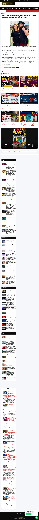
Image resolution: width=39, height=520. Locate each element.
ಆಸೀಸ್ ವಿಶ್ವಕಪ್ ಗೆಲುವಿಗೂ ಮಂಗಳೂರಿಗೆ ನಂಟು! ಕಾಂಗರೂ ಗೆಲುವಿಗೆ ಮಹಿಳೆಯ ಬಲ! (10, 324)
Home (3, 8)
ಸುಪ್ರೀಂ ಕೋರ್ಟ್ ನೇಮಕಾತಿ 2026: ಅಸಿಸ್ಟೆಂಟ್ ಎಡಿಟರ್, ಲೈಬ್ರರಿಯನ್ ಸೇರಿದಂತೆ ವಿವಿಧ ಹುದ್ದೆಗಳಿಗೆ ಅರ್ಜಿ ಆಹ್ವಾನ (10, 343)
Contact (21, 513)
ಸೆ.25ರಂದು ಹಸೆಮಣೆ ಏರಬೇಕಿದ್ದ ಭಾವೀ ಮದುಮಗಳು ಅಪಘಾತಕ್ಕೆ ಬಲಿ (11, 357)
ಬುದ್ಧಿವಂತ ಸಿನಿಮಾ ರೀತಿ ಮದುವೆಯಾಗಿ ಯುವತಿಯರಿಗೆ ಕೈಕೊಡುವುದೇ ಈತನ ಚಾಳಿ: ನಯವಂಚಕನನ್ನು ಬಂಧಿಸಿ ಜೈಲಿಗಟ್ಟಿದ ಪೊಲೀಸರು (10, 373)
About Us (3, 152)
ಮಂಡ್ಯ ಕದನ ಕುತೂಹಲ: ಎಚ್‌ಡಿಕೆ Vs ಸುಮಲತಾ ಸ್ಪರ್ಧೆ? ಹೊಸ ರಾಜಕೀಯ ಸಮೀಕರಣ (11, 313)
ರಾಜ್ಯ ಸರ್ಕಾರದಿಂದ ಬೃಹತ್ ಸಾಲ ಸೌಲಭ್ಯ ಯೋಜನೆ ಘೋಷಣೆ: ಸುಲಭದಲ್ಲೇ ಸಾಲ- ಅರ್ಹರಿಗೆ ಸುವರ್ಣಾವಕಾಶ (10, 299)
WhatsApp (7, 67)
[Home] (7, 3)
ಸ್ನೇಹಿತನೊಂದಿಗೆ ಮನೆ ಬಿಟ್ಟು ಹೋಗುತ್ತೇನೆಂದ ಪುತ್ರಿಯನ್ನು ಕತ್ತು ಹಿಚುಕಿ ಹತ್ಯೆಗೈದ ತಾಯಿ (10, 241)
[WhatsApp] (36, 517)
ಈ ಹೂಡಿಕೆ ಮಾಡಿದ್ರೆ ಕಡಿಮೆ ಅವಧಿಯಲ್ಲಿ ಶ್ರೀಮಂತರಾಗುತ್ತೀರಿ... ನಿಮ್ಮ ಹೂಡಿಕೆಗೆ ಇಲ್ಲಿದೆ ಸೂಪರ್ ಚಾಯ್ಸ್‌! (11, 309)
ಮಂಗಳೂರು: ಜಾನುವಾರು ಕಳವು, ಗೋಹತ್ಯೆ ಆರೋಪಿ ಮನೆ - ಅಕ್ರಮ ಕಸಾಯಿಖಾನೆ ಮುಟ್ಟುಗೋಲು (11, 258)
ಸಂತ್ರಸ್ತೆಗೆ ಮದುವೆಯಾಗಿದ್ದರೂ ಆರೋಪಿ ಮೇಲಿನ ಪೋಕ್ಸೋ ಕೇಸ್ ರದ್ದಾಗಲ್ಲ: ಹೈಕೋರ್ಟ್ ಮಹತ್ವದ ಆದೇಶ (11, 226)
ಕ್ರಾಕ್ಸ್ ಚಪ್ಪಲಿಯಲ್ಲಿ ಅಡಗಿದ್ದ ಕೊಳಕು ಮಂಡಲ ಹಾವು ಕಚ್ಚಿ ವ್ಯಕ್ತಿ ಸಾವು (11, 262)
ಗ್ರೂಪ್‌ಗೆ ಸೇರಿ (28, 514)
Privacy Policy (11, 152)
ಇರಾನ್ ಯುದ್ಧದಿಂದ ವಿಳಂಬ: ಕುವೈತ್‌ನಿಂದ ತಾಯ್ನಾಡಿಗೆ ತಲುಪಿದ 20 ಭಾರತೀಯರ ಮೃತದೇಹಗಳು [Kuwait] (11, 267)
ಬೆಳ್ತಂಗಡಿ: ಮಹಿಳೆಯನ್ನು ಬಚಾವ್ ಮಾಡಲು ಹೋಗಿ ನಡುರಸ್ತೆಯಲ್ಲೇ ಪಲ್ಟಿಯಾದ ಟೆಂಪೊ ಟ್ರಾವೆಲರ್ (10, 251)
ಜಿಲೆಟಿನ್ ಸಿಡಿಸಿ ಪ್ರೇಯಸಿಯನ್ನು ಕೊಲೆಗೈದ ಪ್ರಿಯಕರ (10, 378)
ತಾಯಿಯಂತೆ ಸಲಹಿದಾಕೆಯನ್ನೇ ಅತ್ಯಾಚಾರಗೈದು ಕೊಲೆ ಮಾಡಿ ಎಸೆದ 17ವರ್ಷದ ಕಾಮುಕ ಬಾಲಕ (11, 347)
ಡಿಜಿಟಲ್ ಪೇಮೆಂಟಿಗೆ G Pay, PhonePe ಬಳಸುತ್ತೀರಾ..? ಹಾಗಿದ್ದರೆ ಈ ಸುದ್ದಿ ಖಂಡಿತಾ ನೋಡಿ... (10, 304)
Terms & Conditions (17, 152)
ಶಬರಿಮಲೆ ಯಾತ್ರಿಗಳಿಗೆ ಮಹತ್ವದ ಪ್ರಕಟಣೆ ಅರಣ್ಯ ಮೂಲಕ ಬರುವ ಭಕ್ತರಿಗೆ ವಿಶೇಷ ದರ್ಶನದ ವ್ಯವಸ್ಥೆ (10, 295)
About (13, 513)
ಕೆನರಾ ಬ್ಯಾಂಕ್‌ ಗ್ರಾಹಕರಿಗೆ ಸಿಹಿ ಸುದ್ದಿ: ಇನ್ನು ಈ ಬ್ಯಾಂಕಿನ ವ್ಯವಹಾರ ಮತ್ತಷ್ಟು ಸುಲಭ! (11, 320)
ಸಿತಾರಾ (16, 8)
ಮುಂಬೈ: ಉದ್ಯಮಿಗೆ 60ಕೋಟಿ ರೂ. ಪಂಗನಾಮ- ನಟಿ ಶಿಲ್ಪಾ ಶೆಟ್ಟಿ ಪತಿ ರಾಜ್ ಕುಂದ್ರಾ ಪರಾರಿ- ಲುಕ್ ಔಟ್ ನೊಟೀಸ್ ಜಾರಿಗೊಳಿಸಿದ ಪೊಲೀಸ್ (10, 277)
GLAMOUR (29, 8)
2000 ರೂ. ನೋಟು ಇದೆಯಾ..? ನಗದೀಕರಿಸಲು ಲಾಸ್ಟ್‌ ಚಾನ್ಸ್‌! (10, 328)
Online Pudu (21, 517)
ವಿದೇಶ (20, 8)
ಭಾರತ (7, 8)
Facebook (22, 0)
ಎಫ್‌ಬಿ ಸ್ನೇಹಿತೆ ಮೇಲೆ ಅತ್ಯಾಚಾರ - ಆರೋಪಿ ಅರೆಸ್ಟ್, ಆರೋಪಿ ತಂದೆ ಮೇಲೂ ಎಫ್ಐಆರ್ (11, 282)
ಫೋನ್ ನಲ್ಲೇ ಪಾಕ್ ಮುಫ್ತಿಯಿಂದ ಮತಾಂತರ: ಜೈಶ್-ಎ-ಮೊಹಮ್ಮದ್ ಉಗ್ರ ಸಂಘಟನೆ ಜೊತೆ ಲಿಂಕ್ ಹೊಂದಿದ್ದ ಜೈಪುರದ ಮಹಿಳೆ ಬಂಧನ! (11, 231)
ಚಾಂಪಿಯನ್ (11, 8)
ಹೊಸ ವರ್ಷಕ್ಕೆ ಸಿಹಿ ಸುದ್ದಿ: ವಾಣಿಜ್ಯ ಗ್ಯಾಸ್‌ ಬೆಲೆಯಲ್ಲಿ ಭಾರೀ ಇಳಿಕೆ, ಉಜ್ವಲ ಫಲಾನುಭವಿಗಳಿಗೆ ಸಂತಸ (11, 317)
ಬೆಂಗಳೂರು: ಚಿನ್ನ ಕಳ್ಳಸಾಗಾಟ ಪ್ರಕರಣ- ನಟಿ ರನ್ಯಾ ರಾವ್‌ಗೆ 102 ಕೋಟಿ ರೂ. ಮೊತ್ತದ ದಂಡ (10, 361)
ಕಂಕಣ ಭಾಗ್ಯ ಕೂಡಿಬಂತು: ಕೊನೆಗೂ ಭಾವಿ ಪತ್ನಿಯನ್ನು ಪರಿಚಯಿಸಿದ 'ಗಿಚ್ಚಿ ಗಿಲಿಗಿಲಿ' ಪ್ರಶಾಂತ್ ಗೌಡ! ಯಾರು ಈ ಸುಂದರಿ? (10, 338)
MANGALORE (35, 8)
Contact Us (7, 152)
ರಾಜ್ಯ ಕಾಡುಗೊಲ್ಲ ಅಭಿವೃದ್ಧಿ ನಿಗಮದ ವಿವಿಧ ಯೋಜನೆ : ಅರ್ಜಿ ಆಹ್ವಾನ (11, 254)
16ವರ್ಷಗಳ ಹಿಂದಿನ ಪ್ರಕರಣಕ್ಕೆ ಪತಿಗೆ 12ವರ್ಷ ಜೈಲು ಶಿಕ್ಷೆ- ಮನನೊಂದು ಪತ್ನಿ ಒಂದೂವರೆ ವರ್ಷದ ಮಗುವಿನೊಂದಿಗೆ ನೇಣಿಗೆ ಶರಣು (10, 246)
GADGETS (24, 8)
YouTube (26, 0)
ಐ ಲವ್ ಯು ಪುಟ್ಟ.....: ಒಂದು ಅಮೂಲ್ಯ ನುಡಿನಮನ (10, 291)
